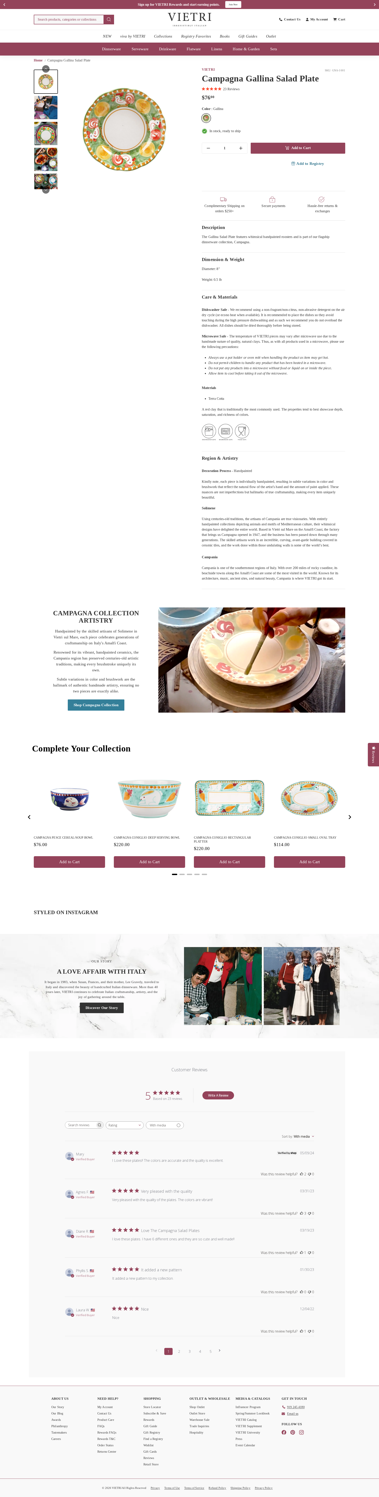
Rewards (148, 1419)
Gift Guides (247, 36)
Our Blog (57, 1413)
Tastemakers (59, 1432)
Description (213, 227)
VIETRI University (248, 1432)
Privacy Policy (264, 1488)
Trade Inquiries (199, 1426)
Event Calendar (245, 1445)
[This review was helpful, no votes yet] (301, 1292)
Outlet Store (197, 1413)
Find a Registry (153, 1439)
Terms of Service (194, 1488)
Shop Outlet (197, 1407)
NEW (107, 36)
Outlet (271, 36)
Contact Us (104, 1413)
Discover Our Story (102, 1008)
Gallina (206, 118)
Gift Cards (150, 1451)
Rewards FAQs (106, 1432)
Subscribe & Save (154, 1413)
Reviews (148, 1458)
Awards (56, 1419)
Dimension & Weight (223, 259)
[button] (46, 82)
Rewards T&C (106, 1439)
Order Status (105, 1445)
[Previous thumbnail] (46, 69)
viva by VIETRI (132, 36)
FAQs (101, 1426)
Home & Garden (246, 49)
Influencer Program (248, 1407)
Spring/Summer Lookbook (253, 1413)
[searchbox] (80, 1125)
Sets (273, 49)
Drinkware (167, 49)
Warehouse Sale (199, 1419)
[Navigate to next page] (221, 1350)
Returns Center (106, 1451)
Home (39, 60)
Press (239, 1439)
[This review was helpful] (301, 1174)
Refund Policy (217, 1488)
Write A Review (218, 1095)
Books (225, 36)
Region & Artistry (220, 458)
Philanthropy (59, 1426)
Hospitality (197, 1432)
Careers (56, 1439)
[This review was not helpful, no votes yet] (309, 1174)
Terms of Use (172, 1488)
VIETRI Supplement (249, 1426)
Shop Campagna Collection (96, 705)
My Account (105, 1407)
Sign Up (236, 4)
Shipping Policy (240, 1488)
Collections (163, 36)
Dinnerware (111, 49)
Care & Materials (219, 296)
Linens (216, 49)
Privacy (155, 1488)
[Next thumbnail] (46, 190)
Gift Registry (151, 1432)
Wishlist (148, 1445)
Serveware (140, 49)
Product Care (105, 1419)
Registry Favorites (196, 36)
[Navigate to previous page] (158, 1350)
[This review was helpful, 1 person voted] (301, 1252)
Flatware (194, 49)
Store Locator (152, 1407)
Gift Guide (150, 1426)
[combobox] (74, 19)
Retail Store (151, 1464)
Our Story (57, 1407)
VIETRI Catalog (246, 1419)
